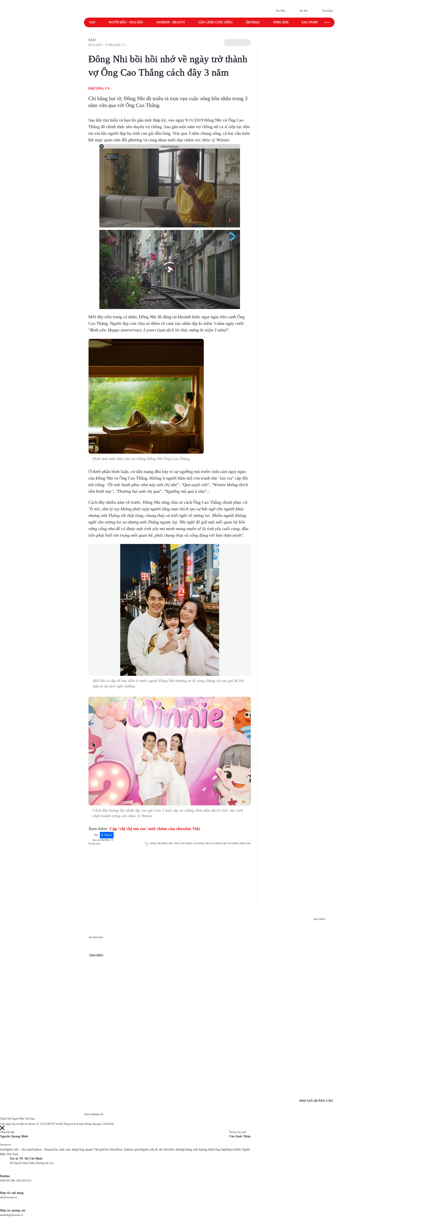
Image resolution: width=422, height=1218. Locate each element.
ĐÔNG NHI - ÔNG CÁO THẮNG (177, 843)
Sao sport (310, 22)
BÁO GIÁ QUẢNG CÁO (316, 1100)
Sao (92, 22)
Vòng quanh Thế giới (91, 1149)
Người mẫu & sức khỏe (155, 1149)
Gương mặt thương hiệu (198, 1149)
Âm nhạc (253, 22)
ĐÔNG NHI (155, 843)
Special (231, 1149)
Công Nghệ (220, 1149)
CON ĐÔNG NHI (201, 843)
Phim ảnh (280, 22)
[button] (237, 42)
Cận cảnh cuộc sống (215, 22)
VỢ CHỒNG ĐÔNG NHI (238, 843)
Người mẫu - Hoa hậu (126, 22)
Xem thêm (96, 955)
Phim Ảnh (122, 1149)
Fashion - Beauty (170, 22)
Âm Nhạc (110, 1149)
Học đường (177, 1149)
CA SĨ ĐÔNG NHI (218, 843)
